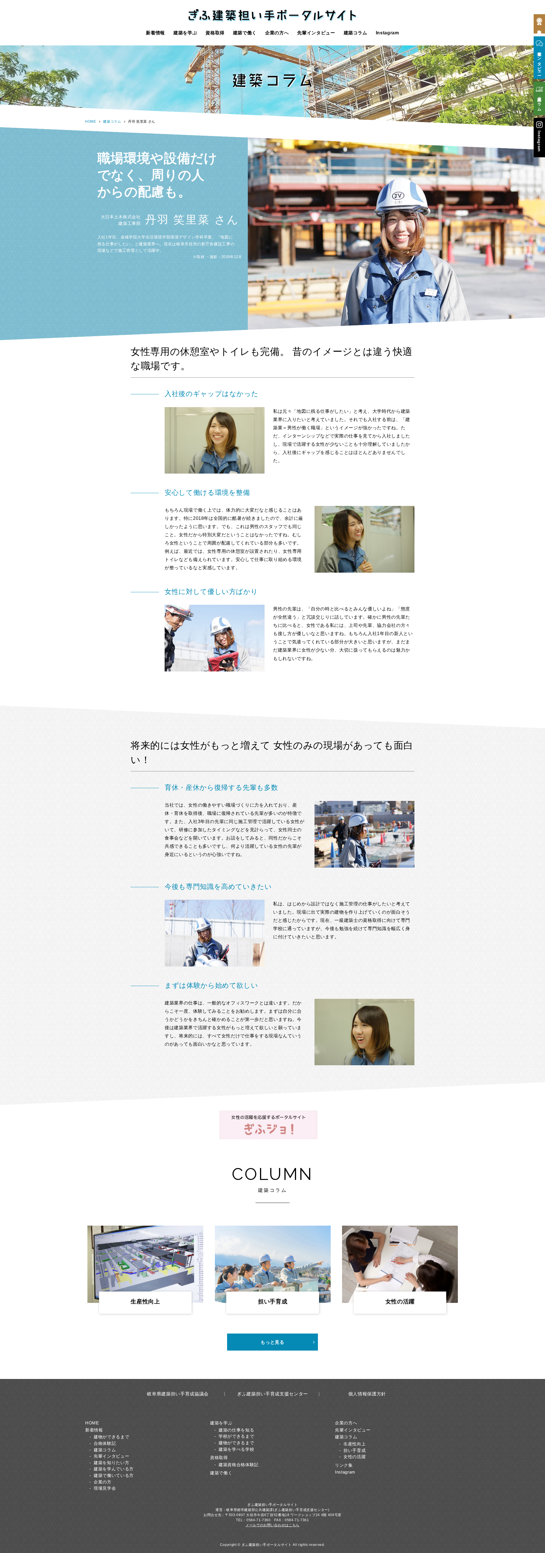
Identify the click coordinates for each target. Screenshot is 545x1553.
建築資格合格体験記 (239, 1464)
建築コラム (355, 32)
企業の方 (103, 1481)
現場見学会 (105, 1488)
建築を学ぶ (185, 32)
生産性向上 (354, 1443)
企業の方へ (277, 32)
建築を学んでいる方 (114, 1468)
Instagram (387, 32)
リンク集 (344, 1465)
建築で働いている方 (114, 1475)
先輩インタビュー (316, 32)
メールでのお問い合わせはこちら (272, 1525)
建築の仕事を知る (236, 1430)
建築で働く (245, 32)
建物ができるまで (111, 1436)
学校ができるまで (236, 1436)
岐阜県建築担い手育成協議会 (177, 1393)
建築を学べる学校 (236, 1449)
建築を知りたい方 (111, 1462)
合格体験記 (105, 1443)
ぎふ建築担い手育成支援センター (272, 1393)
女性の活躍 (354, 1456)
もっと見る (272, 1342)
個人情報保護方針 (367, 1393)
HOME (90, 122)
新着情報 (155, 32)
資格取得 (215, 32)
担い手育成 (354, 1450)
